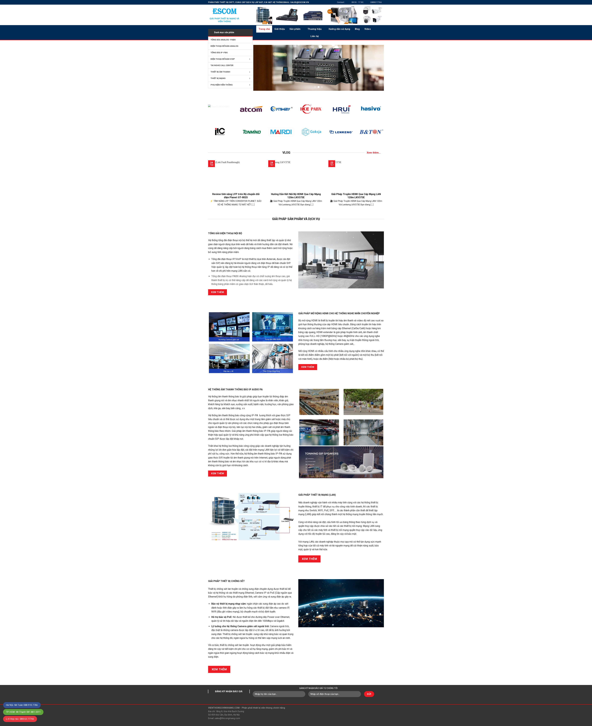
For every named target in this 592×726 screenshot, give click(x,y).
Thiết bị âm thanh (220, 72)
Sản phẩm (295, 29)
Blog (357, 29)
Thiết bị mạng (218, 78)
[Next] (377, 67)
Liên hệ (314, 36)
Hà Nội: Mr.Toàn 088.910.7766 (22, 705)
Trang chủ (264, 29)
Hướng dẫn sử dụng (339, 29)
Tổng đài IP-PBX (219, 52)
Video (367, 29)
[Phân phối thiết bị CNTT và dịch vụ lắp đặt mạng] (228, 15)
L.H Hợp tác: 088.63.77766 (20, 719)
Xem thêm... (373, 152)
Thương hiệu (315, 29)
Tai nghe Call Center (222, 65)
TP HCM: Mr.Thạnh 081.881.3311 (23, 712)
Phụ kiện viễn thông (222, 85)
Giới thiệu (279, 29)
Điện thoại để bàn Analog (224, 46)
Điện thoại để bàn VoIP (223, 59)
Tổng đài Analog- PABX (223, 40)
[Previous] (260, 67)
